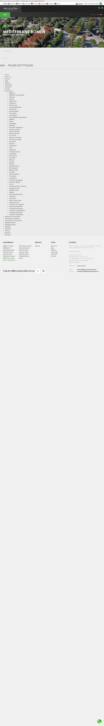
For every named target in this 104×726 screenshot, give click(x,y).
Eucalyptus (12, 123)
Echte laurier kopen (25, 246)
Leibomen (12, 196)
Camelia (11, 172)
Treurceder (12, 176)
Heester (11, 192)
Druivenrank (13, 105)
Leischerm (12, 198)
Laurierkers (12, 178)
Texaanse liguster (14, 182)
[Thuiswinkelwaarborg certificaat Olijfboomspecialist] (79, 3)
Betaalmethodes (10, 222)
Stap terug (7, 51)
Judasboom (13, 145)
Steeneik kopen (8, 252)
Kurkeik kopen (7, 254)
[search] (97, 14)
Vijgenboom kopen (9, 256)
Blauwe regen (13, 170)
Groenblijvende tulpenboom (18, 117)
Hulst (10, 147)
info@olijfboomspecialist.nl (86, 269)
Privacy (7, 231)
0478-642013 (81, 266)
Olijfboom (12, 93)
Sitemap (7, 235)
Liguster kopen (24, 252)
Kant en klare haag (15, 200)
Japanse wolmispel (15, 137)
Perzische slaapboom (16, 127)
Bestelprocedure (10, 224)
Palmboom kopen (8, 258)
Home (7, 75)
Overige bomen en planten (17, 186)
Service (7, 79)
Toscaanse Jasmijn (15, 139)
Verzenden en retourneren (13, 220)
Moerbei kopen (24, 254)
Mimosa (11, 160)
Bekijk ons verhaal (15, 26)
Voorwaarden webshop (12, 218)
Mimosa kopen (23, 250)
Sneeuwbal (12, 154)
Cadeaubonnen (14, 202)
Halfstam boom (14, 190)
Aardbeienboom (14, 166)
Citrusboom (13, 109)
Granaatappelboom (15, 107)
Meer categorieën (9, 260)
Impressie (8, 87)
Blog (6, 81)
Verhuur (7, 83)
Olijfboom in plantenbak (16, 95)
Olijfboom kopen (8, 246)
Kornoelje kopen (24, 248)
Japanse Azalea (14, 174)
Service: (71, 271)
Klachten (8, 226)
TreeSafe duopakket (15, 212)
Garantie (8, 229)
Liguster (11, 162)
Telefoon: (72, 266)
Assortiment (9, 91)
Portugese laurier (14, 152)
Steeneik (12, 97)
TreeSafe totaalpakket (16, 214)
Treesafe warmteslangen (17, 210)
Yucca (11, 184)
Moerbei (11, 164)
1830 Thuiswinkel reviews (93, 3)
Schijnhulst (12, 150)
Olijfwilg (11, 119)
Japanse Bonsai (14, 131)
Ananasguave (13, 168)
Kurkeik (11, 99)
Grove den (12, 135)
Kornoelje (12, 158)
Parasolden (12, 113)
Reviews (7, 233)
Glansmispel (13, 115)
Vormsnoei (12, 141)
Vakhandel (8, 85)
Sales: (71, 269)
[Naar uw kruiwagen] (52, 5)
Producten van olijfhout (16, 204)
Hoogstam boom (14, 188)
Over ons (8, 77)
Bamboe (12, 143)
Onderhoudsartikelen (16, 206)
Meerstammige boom (16, 194)
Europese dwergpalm (16, 180)
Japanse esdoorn (14, 129)
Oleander (12, 125)
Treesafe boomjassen (16, 208)
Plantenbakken (14, 111)
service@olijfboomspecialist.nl (88, 271)
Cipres (11, 121)
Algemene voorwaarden (12, 216)
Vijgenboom (13, 101)
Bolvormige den (14, 133)
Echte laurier (13, 156)
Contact (7, 89)
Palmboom (12, 103)
